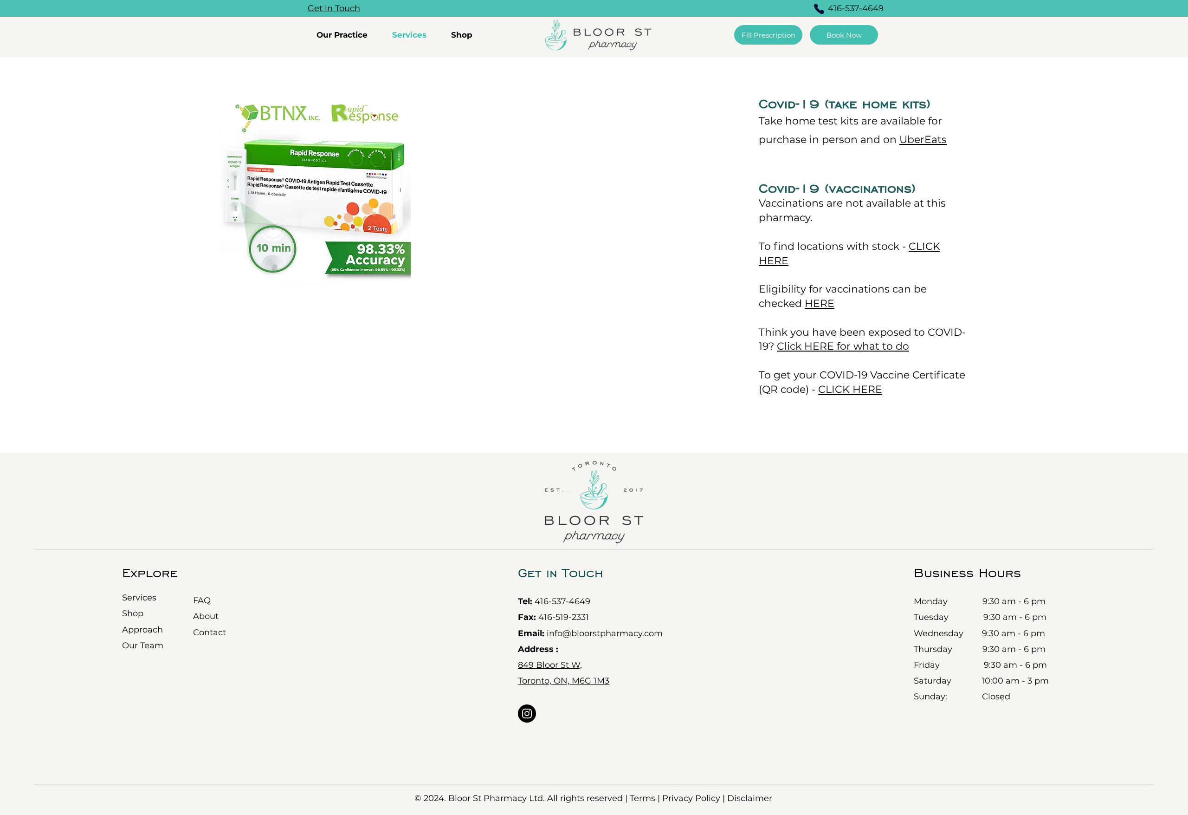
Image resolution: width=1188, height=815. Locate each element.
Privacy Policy (692, 798)
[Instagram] (527, 713)
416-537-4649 (562, 601)
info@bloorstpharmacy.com (590, 633)
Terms (642, 798)
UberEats (923, 139)
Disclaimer (749, 798)
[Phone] (819, 9)
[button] (347, 34)
